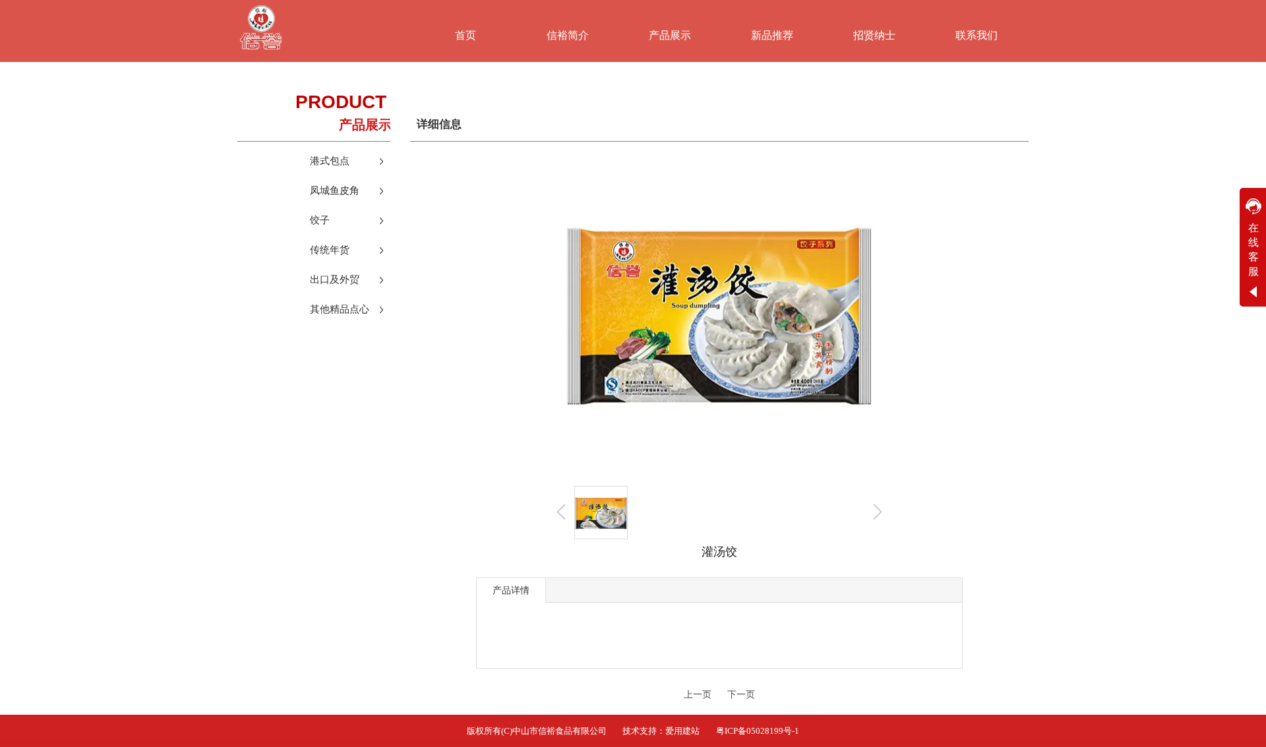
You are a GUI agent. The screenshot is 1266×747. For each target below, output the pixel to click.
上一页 (697, 695)
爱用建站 (682, 731)
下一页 (741, 695)
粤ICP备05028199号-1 (757, 731)
